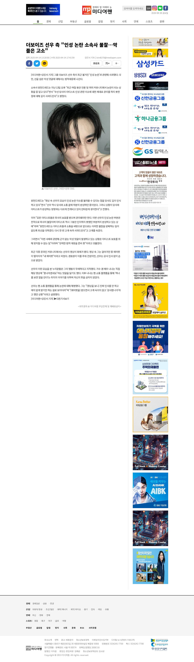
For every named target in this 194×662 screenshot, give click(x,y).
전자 (93, 609)
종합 (36, 621)
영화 (41, 615)
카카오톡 (44, 63)
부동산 (73, 21)
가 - (116, 63)
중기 (86, 609)
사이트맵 (92, 628)
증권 (52, 603)
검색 (149, 8)
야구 (50, 621)
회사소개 (48, 639)
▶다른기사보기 (61, 298)
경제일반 (36, 603)
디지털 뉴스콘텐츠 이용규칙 (123, 639)
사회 (124, 21)
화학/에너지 (62, 609)
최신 (34, 615)
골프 (57, 621)
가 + (107, 63)
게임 (100, 609)
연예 (136, 21)
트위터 (37, 63)
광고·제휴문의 (67, 639)
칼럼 (100, 21)
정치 (112, 21)
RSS (82, 628)
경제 (48, 21)
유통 (107, 609)
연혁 (56, 639)
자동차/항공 (37, 609)
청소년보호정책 (82, 639)
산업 (60, 21)
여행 (64, 621)
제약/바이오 (76, 609)
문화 (162, 21)
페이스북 (29, 63)
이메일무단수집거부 (100, 639)
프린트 (96, 63)
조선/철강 (50, 609)
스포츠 (149, 21)
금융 (45, 603)
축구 (43, 621)
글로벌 (87, 21)
